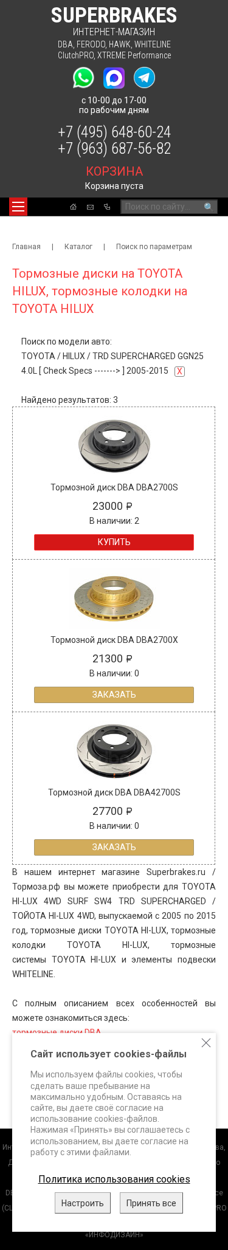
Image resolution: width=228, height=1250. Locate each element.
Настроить (82, 1203)
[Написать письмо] (90, 207)
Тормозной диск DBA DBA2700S (114, 487)
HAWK (120, 44)
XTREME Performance (134, 55)
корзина (114, 171)
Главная (26, 246)
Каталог (78, 246)
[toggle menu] (18, 206)
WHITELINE (152, 44)
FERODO (91, 44)
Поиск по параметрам (154, 246)
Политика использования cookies (114, 1179)
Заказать (114, 694)
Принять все (151, 1203)
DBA (65, 44)
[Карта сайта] (107, 207)
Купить (114, 542)
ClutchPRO (76, 55)
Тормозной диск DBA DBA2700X (114, 640)
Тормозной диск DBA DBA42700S (114, 792)
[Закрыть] (206, 1043)
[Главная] (73, 207)
